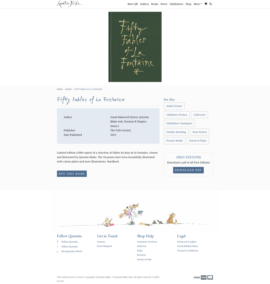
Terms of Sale (144, 259)
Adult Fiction (174, 106)
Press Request (104, 246)
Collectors (199, 114)
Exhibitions (176, 4)
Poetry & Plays (198, 140)
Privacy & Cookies (186, 241)
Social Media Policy (187, 246)
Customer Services (147, 241)
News (164, 4)
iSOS (62, 281)
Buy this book (72, 173)
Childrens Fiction (176, 114)
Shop (188, 4)
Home (60, 89)
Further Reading (176, 132)
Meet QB (133, 4)
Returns (141, 254)
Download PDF (188, 170)
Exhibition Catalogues (179, 123)
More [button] (197, 4)
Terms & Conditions (187, 250)
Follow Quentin (67, 241)
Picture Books (174, 140)
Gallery (144, 4)
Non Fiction (200, 132)
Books (154, 4)
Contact (101, 241)
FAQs (139, 250)
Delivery (141, 246)
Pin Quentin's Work (69, 251)
